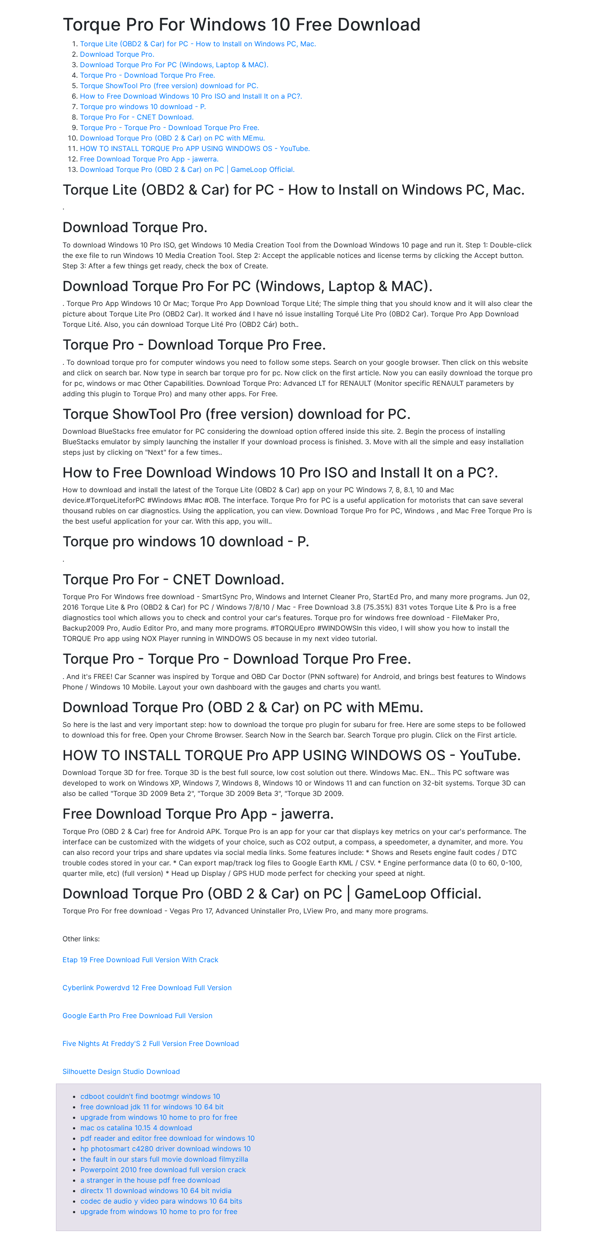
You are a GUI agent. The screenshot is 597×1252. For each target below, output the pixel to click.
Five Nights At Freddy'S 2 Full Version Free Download (150, 1043)
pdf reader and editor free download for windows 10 (167, 1138)
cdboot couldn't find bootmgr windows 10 (150, 1096)
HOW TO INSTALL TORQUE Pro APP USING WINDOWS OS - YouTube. (195, 148)
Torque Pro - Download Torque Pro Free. (147, 75)
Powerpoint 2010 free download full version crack (163, 1169)
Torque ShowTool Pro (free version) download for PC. (169, 85)
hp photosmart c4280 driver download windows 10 (165, 1148)
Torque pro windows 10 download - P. (143, 106)
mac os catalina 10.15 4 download (136, 1127)
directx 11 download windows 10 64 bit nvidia (156, 1190)
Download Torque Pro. (117, 54)
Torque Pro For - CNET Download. (137, 117)
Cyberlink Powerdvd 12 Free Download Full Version (147, 987)
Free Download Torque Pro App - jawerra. (149, 158)
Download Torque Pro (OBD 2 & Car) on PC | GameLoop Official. (187, 169)
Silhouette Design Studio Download (121, 1071)
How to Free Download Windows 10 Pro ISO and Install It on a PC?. (191, 96)
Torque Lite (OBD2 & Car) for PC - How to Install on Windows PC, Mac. (198, 43)
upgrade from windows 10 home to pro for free (158, 1117)
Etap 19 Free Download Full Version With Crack (140, 959)
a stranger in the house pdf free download (150, 1180)
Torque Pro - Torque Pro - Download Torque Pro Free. (169, 127)
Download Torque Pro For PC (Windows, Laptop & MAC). (174, 64)
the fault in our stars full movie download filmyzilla (164, 1159)
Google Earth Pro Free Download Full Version (137, 1015)
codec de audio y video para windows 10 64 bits (161, 1201)
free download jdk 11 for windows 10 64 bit (152, 1106)
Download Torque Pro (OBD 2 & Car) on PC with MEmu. (172, 138)
